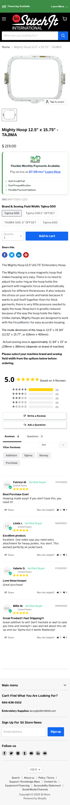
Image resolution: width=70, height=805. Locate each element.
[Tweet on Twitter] (12, 255)
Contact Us (50, 781)
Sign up (56, 731)
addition (11, 455)
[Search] (63, 35)
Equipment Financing (17, 785)
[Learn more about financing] (35, 6)
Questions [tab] (32, 436)
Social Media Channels (35, 789)
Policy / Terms (46, 777)
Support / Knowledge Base (24, 781)
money (43, 455)
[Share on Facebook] (4, 255)
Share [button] (10, 509)
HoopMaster (21, 322)
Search (16, 777)
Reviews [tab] (10, 436)
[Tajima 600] (50, 226)
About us (29, 777)
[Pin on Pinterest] (26, 255)
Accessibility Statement (47, 785)
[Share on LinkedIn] (19, 255)
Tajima (28, 455)
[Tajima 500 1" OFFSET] (40, 217)
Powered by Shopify (35, 798)
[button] (59, 509)
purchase (12, 463)
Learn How (53, 171)
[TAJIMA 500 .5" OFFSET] (21, 226)
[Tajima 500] (12, 217)
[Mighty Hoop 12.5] (9, 115)
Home (6, 47)
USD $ (33, 769)
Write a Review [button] (36, 415)
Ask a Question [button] (37, 424)
